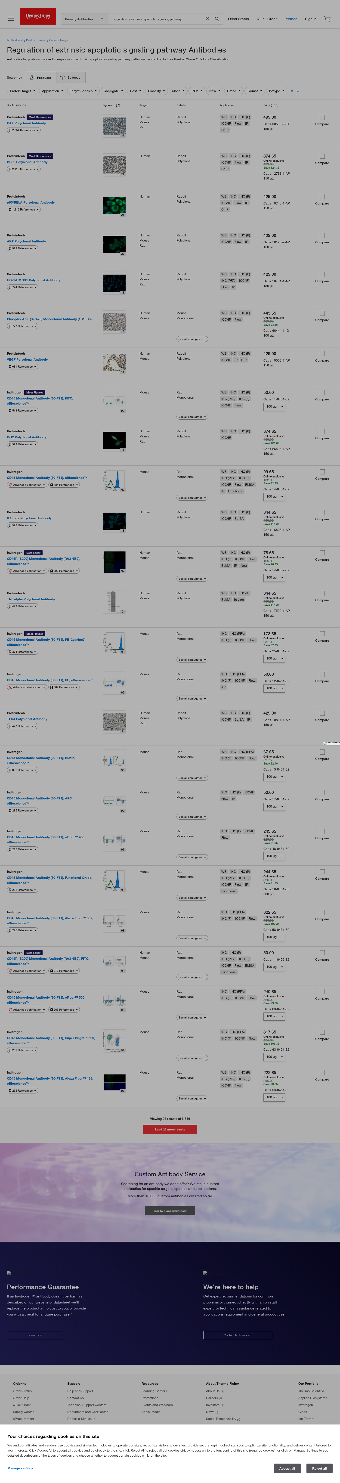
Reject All (319, 1468)
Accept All (287, 1468)
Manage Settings (20, 1468)
